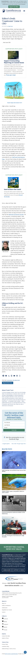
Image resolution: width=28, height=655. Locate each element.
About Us (4, 603)
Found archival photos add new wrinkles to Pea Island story (13, 513)
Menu (24, 10)
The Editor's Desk (16, 380)
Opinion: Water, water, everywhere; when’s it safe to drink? (13, 492)
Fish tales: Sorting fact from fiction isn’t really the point (13, 536)
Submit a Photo (5, 638)
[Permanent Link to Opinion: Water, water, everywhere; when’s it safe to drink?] (14, 482)
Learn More (7, 570)
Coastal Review (4, 1)
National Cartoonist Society (16, 214)
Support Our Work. (14, 6)
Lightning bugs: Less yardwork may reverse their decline (14, 470)
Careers (3, 612)
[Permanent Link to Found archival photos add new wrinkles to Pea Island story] (14, 503)
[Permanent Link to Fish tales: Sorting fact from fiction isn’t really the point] (14, 525)
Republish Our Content (7, 609)
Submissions (4, 607)
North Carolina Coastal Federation (9, 594)
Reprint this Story (7, 382)
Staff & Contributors (6, 605)
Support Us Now (18, 570)
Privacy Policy (5, 644)
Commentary (9, 380)
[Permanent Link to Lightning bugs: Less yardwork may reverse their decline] (14, 460)
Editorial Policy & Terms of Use (9, 648)
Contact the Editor (6, 636)
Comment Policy (5, 646)
